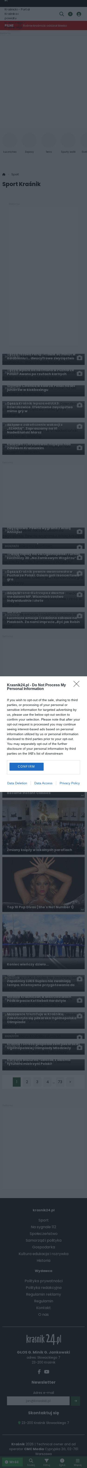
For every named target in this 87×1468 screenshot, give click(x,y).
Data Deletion (17, 783)
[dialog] (43, 734)
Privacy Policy (70, 783)
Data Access (43, 783)
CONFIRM (26, 766)
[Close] (78, 685)
